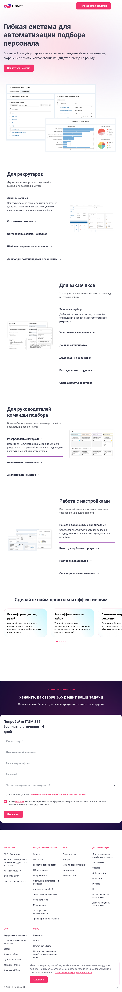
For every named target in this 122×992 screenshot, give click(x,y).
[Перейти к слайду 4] (63, 641)
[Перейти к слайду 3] (61, 641)
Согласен (38, 979)
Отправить (13, 814)
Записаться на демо (18, 68)
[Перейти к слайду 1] (57, 641)
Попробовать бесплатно (93, 5)
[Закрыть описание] (35, 204)
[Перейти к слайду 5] (65, 641)
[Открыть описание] (35, 222)
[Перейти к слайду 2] (59, 641)
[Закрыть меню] (116, 6)
